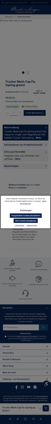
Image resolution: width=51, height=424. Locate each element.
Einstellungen (26, 210)
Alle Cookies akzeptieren (25, 221)
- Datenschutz (31, 225)
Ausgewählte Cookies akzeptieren (26, 216)
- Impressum (19, 225)
